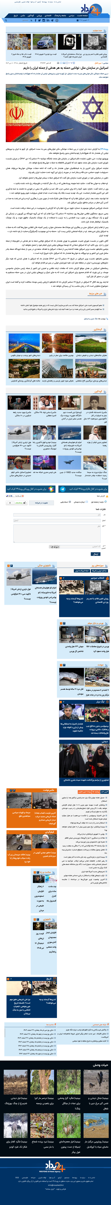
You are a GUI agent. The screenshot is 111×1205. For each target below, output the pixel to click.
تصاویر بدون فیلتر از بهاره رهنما (97, 444)
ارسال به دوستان (79, 502)
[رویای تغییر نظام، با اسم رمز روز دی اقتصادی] (95, 41)
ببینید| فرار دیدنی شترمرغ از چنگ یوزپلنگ (16, 1101)
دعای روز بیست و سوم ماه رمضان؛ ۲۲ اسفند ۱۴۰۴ (36, 1053)
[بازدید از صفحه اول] (105, 501)
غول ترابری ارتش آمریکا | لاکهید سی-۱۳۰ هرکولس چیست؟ (21, 445)
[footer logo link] (53, 1168)
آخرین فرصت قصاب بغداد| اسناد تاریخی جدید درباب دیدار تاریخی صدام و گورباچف (45, 818)
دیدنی (105, 742)
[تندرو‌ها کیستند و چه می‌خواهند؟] (71, 587)
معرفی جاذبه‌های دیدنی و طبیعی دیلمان (91, 355)
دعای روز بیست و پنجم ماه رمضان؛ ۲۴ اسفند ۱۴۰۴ (36, 1049)
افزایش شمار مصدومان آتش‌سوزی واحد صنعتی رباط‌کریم (51, 942)
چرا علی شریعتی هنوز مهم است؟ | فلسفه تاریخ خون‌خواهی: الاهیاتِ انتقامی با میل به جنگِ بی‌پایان (20, 1006)
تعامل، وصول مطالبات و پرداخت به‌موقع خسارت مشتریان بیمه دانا (84, 851)
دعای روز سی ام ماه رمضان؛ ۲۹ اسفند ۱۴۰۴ (38, 1030)
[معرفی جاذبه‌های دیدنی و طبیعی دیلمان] (91, 343)
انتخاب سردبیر (97, 578)
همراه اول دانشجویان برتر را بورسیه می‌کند (90, 842)
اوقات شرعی (25, 2)
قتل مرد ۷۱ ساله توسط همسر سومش (72, 692)
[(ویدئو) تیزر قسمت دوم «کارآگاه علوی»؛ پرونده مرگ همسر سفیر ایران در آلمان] (70, 402)
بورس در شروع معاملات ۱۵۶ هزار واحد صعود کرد (97, 649)
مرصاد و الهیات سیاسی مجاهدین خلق (21, 814)
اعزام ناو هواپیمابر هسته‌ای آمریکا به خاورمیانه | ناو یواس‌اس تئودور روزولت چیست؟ (71, 447)
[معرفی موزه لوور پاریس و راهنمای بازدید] (58, 369)
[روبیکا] (31, 489)
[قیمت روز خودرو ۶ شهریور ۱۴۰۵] (44, 41)
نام (104, 515)
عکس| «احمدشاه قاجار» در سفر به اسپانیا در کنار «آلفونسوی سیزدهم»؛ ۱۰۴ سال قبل (95, 417)
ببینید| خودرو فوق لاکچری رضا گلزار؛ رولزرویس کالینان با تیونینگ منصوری (44, 445)
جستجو (66, 1178)
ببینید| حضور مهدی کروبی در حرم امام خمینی (44, 854)
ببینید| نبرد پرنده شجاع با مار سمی (43, 1144)
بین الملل (98, 63)
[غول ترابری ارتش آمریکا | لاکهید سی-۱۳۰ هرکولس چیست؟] (19, 432)
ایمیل (103, 520)
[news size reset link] (70, 63)
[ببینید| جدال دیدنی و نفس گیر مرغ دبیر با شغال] (96, 1082)
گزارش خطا (101, 496)
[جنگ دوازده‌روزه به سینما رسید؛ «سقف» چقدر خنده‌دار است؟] (95, 462)
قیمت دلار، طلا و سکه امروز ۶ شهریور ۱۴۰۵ (21, 55)
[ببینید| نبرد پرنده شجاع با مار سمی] (42, 1125)
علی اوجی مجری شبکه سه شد (44, 472)
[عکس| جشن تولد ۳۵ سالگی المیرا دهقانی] (44, 402)
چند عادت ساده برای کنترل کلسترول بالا (51, 894)
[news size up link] (74, 63)
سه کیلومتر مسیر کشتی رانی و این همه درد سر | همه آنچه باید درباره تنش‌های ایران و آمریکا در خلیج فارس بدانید (62, 309)
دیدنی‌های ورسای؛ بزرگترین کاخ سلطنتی (91, 381)
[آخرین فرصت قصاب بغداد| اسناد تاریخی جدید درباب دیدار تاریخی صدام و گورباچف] (44, 800)
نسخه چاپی (64, 502)
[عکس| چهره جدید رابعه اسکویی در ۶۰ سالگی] (19, 402)
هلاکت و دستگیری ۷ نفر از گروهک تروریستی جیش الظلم (85, 838)
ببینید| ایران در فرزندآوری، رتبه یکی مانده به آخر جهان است (84, 857)
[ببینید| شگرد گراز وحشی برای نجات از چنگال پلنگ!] (69, 1082)
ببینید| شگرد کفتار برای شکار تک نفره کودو (16, 1144)
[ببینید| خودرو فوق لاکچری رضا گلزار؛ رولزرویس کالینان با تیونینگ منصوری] (44, 432)
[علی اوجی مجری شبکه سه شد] (44, 462)
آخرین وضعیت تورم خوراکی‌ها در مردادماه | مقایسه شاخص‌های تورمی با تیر (84, 881)
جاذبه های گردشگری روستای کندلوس (25, 381)
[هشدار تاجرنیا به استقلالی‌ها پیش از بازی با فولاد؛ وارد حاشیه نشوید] (71, 712)
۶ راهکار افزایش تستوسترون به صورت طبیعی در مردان (39, 898)
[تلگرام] (83, 489)
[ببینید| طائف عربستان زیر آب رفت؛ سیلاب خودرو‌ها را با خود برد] (19, 842)
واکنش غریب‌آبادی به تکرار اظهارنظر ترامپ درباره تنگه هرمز (86, 1029)
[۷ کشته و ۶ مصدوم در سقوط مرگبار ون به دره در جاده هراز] (97, 677)
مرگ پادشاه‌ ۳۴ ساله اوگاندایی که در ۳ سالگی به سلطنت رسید (83, 845)
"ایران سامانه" (50, 1189)
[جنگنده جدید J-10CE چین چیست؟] (70, 462)
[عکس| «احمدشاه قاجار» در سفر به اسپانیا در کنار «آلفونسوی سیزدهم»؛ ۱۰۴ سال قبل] (95, 402)
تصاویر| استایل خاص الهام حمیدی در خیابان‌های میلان (20, 474)
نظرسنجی (18, 2)
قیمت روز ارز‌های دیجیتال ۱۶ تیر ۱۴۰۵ (39, 941)
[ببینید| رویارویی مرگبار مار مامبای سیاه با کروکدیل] (96, 1125)
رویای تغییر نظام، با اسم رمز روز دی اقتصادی (95, 55)
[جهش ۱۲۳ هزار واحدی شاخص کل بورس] (71, 634)
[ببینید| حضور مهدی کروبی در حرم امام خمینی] (44, 841)
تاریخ (48, 979)
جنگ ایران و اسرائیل (91, 319)
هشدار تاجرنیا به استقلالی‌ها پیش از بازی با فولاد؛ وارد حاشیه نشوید (71, 727)
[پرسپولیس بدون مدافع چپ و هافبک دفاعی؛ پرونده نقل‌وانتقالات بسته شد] (97, 713)
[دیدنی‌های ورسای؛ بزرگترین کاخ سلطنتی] (91, 369)
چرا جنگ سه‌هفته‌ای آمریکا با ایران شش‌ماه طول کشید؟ (71, 55)
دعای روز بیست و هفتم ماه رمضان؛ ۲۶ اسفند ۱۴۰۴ (35, 1042)
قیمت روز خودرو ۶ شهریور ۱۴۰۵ (45, 54)
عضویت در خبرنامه (41, 502)
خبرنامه (33, 1178)
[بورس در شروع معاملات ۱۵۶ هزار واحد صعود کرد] (97, 634)
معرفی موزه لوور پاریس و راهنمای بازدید (57, 381)
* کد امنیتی (103, 547)
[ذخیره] (64, 63)
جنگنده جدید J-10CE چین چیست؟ (71, 474)
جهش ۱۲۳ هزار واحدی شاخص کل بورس (74, 649)
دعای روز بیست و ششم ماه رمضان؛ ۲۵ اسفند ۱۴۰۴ (35, 1045)
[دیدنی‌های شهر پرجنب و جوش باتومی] (24, 343)
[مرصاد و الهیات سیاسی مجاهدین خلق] (19, 800)
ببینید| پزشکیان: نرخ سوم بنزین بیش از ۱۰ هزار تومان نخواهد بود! (84, 828)
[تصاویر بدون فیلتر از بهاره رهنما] (95, 432)
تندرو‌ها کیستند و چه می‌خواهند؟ (74, 600)
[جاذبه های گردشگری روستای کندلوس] (24, 369)
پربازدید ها (95, 792)
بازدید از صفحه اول (97, 502)
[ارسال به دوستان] (61, 63)
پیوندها (44, 2)
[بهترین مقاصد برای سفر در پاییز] (58, 343)
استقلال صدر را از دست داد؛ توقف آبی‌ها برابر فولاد (87, 822)
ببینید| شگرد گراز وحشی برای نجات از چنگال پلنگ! (69, 1103)
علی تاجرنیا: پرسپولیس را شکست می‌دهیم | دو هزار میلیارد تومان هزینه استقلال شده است (84, 817)
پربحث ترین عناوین (84, 792)
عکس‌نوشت (48, 790)
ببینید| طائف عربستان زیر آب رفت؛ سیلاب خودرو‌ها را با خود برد (19, 858)
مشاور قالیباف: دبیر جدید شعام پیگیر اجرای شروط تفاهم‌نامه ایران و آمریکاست (83, 1035)
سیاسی (105, 63)
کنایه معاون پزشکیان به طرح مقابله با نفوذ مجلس (89, 1041)
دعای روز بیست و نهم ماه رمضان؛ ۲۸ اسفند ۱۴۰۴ (36, 1034)
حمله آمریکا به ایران (82, 570)
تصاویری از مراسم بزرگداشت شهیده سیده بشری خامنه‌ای (86, 780)
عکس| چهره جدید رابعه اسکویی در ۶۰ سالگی (22, 414)
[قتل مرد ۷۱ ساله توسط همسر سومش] (71, 677)
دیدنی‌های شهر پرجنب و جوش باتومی (25, 355)
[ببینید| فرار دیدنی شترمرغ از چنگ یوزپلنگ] (15, 1082)
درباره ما (50, 2)
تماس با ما (57, 2)
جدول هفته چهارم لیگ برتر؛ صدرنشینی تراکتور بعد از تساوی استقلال (84, 799)
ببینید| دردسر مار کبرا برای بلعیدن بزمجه (44, 1101)
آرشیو (39, 2)
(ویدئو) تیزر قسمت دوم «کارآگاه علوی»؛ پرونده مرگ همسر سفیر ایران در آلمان (71, 415)
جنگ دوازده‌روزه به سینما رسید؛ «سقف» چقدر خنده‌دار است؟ (96, 475)
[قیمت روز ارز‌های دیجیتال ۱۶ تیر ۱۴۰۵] (39, 926)
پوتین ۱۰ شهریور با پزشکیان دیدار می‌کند (91, 834)
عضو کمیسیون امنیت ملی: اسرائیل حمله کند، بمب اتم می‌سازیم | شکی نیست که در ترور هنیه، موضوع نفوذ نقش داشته (61, 305)
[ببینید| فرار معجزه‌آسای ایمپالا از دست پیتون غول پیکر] (69, 1125)
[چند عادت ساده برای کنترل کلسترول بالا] (51, 879)
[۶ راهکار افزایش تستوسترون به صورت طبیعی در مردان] (39, 879)
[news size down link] (67, 63)
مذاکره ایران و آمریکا (99, 570)
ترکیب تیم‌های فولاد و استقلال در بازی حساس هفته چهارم (84, 875)
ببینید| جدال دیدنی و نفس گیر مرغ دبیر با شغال (98, 1103)
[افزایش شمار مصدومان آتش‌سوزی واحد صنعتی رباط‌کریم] (51, 925)
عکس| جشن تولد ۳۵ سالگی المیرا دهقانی (45, 414)
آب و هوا (33, 2)
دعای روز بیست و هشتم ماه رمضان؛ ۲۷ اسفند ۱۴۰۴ (35, 1038)
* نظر (103, 526)
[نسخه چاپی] (58, 63)
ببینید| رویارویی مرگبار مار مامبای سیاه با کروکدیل (96, 1144)
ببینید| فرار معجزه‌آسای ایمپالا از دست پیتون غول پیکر (69, 1147)
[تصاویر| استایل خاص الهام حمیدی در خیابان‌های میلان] (19, 462)
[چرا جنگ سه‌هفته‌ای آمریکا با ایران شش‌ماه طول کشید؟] (70, 41)
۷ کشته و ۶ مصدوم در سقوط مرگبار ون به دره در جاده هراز (97, 693)
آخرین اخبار (104, 792)
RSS (17, 1178)
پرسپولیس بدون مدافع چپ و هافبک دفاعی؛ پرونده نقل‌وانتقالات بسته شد (97, 729)
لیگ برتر (100, 702)
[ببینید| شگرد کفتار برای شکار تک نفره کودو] (15, 1125)
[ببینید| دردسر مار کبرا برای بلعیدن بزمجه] (42, 1082)
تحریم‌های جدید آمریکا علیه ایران (93, 871)
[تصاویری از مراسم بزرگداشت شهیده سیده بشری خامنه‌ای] (84, 761)
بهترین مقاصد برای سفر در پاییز (61, 355)
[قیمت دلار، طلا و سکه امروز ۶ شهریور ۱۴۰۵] (19, 41)
